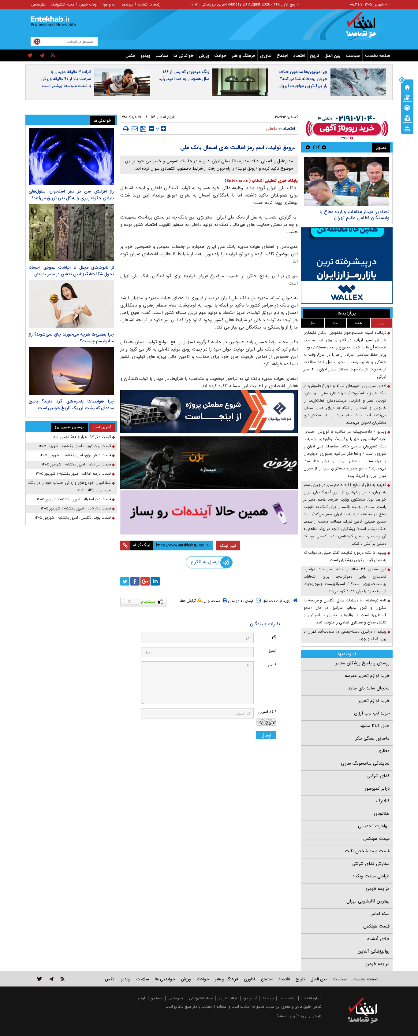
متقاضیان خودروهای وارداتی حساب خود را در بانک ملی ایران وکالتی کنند (69, 486)
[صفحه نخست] (407, 86)
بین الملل (332, 55)
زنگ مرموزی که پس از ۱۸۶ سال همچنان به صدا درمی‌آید (184, 75)
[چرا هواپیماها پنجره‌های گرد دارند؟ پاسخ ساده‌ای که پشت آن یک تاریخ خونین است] (71, 371)
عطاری (383, 751)
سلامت (161, 55)
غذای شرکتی (378, 776)
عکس (130, 55)
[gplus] (145, 581)
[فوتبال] (407, 107)
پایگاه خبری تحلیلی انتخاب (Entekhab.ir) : (260, 181)
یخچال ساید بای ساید (369, 688)
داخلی (271, 128)
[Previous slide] (324, 147)
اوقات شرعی (88, 4)
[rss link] (62, 978)
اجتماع (282, 55)
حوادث (220, 55)
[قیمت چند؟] (407, 96)
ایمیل (271, 651)
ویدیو (145, 55)
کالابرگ (383, 801)
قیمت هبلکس (376, 838)
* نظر (272, 665)
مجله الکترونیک (62, 4)
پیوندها (127, 4)
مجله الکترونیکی (201, 998)
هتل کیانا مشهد (375, 725)
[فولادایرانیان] (209, 411)
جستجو (156, 998)
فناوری (265, 55)
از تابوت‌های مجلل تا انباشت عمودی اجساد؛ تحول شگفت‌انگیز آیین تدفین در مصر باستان (71, 270)
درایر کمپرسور (377, 788)
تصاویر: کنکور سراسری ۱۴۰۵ (362, 211)
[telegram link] (51, 978)
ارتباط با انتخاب (150, 4)
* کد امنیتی (267, 712)
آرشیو (141, 998)
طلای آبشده (378, 938)
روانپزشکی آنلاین (374, 951)
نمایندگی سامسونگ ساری (365, 763)
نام (274, 636)
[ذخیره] (143, 129)
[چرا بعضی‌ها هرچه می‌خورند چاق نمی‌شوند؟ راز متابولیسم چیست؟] (71, 304)
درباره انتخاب (311, 998)
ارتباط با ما (287, 998)
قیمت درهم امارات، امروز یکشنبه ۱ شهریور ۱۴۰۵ (73, 473)
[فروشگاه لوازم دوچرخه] (209, 462)
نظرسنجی (38, 4)
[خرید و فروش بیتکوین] (347, 265)
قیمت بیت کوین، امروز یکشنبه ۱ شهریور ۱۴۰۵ (75, 446)
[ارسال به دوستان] (135, 129)
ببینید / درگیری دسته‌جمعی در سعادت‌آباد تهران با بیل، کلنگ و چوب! (345, 635)
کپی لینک (228, 545)
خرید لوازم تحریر (374, 700)
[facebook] (135, 581)
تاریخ (314, 55)
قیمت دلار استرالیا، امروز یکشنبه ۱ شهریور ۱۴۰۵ (74, 499)
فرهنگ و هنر (243, 55)
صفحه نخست (377, 55)
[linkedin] (155, 581)
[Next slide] (308, 147)
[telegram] (42, 56)
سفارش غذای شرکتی (371, 863)
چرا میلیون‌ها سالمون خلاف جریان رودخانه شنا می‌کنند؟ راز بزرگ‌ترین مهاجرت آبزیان (302, 78)
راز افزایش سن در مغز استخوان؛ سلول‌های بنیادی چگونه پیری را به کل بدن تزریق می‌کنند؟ (71, 194)
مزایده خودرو (377, 888)
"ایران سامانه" (287, 1016)
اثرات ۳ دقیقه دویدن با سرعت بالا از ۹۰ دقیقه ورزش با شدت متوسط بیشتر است (66, 78)
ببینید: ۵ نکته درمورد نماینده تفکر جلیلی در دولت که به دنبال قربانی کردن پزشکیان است (345, 556)
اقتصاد (299, 55)
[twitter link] (39, 978)
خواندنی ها (184, 55)
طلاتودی (382, 813)
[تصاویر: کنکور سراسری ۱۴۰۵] (346, 181)
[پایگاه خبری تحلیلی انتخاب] (366, 27)
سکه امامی (379, 913)
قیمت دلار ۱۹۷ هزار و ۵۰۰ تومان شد (82, 437)
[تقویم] (407, 117)
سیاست (353, 55)
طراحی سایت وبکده (371, 876)
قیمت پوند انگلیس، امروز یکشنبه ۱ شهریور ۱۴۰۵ (73, 517)
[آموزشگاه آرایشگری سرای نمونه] (209, 512)
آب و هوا (110, 4)
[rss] (53, 56)
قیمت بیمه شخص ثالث (367, 851)
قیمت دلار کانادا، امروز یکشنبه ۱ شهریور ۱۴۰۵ (76, 508)
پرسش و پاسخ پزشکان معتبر (363, 663)
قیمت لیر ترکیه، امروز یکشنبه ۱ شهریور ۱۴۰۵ (76, 464)
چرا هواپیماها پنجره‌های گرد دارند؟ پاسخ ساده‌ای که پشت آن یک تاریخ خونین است (71, 404)
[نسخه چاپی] (126, 129)
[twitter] (30, 56)
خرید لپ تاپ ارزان (372, 713)
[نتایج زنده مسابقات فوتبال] (407, 128)
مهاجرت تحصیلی (374, 826)
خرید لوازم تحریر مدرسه (367, 675)
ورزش (204, 55)
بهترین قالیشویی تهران (368, 901)
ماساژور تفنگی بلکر (372, 738)
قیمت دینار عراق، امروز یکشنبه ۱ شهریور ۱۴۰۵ (75, 455)
